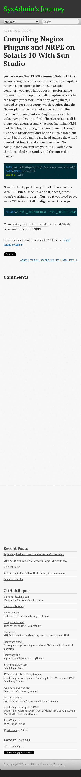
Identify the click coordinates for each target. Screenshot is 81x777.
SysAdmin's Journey (34, 8)
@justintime (10, 730)
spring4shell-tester (14, 622)
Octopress (59, 764)
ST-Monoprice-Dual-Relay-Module (23, 674)
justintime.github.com (15, 664)
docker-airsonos (13, 697)
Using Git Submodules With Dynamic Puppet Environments (35, 560)
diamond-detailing (14, 606)
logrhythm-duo (12, 655)
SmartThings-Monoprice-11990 (21, 707)
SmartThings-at (12, 720)
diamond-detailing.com (16, 596)
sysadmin (17, 244)
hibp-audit (9, 632)
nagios (66, 240)
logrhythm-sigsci (13, 641)
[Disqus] (40, 333)
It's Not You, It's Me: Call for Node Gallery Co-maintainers (34, 573)
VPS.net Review (12, 567)
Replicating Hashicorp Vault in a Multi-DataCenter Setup (34, 554)
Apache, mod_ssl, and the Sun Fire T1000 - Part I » (48, 260)
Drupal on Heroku (13, 579)
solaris (7, 244)
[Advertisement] (40, 512)
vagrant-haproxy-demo (16, 687)
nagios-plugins (12, 612)
